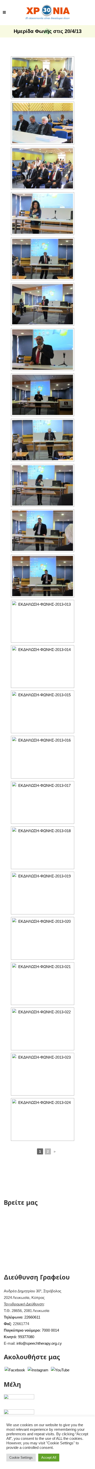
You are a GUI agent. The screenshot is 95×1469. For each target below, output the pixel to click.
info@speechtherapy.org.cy (39, 1343)
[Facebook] (15, 1370)
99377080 (26, 1337)
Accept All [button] (48, 1457)
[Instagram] (38, 1370)
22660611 (32, 1317)
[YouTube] (60, 1370)
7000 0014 (50, 1330)
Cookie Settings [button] (21, 1457)
